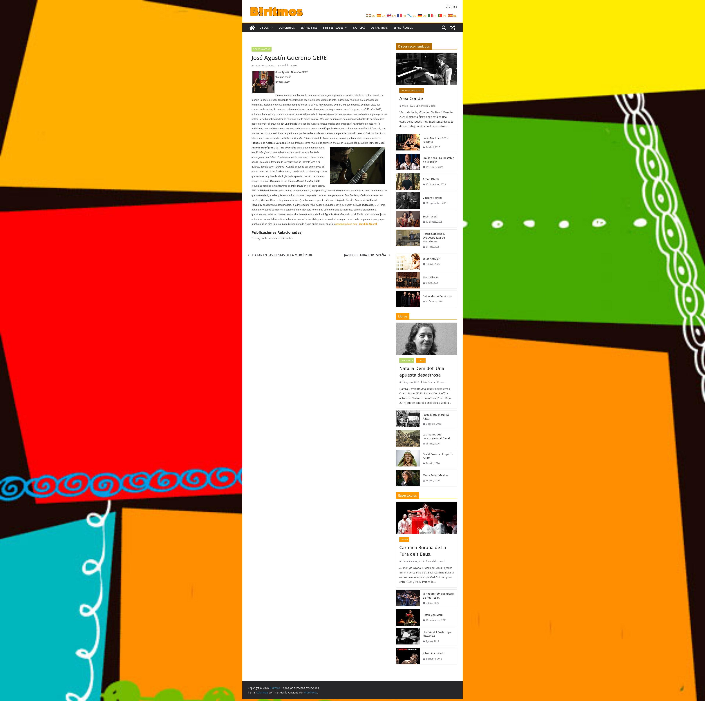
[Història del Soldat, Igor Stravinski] (408, 637)
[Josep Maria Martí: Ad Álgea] (408, 419)
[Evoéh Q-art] (408, 219)
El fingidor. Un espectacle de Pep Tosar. (438, 595)
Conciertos (287, 27)
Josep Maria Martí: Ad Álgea (436, 416)
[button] (271, 27)
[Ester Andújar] (408, 261)
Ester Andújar (431, 258)
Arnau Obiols (431, 179)
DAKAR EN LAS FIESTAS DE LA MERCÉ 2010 (282, 255)
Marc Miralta (431, 277)
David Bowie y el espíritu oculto (438, 456)
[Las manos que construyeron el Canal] (408, 439)
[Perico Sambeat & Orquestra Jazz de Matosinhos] (408, 240)
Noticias (359, 27)
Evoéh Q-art (430, 216)
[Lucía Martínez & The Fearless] (408, 143)
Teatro (404, 539)
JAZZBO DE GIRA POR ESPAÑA (365, 255)
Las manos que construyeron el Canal (436, 436)
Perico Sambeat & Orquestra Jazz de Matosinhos (434, 237)
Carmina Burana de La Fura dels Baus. (422, 550)
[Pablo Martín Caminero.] (408, 299)
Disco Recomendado (412, 90)
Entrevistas (309, 27)
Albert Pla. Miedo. (434, 653)
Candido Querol (288, 65)
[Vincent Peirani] (408, 200)
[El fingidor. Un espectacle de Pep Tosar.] (408, 598)
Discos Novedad (261, 49)
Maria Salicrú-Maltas (435, 475)
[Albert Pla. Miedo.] (408, 656)
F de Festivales (333, 27)
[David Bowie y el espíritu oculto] (408, 459)
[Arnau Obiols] (408, 181)
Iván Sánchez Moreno (434, 382)
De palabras (379, 27)
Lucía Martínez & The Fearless (436, 140)
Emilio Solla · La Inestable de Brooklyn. (438, 160)
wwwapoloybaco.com (346, 224)
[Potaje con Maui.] (408, 617)
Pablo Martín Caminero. (437, 296)
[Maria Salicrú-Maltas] (408, 478)
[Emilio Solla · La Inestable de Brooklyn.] (408, 162)
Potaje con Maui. (433, 615)
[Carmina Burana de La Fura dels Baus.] (426, 518)
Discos (264, 27)
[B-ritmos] (252, 27)
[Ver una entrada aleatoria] (452, 27)
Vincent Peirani (432, 197)
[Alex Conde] (426, 69)
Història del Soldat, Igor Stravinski (437, 634)
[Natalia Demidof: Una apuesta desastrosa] (426, 339)
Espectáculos (403, 27)
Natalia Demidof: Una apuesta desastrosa (421, 371)
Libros (420, 360)
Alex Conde (411, 98)
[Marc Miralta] (408, 280)
